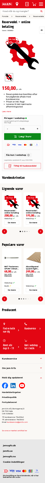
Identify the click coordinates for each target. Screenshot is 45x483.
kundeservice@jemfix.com (17, 422)
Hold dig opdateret (12, 377)
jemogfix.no (9, 456)
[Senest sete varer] (42, 30)
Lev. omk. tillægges (8, 275)
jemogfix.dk (9, 445)
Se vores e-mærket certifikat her (14, 431)
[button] (20, 231)
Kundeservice (9, 359)
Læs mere (6, 111)
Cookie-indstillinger (13, 462)
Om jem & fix (9, 368)
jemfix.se (8, 451)
